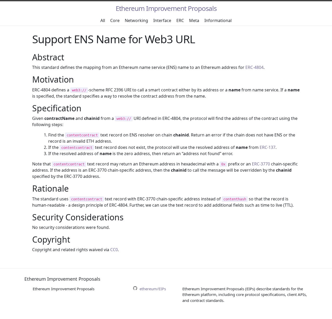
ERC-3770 (261, 164)
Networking (136, 20)
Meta (194, 20)
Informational (218, 20)
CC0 (114, 249)
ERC (180, 20)
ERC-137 (267, 147)
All (102, 20)
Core (115, 20)
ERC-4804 (254, 67)
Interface (162, 20)
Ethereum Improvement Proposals (166, 8)
